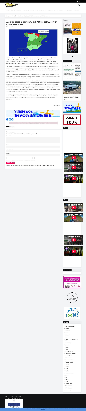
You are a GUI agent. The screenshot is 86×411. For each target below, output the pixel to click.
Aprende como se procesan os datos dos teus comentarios (41, 165)
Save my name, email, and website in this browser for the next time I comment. (20, 160)
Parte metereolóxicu (69, 372)
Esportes (56, 10)
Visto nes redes (68, 385)
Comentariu (8, 135)
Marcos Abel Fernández (70, 353)
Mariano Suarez (68, 355)
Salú (66, 377)
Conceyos (13, 10)
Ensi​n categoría (68, 342)
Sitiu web (8, 153)
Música (66, 366)
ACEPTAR (43, 409)
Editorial (67, 337)
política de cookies (77, 408)
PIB (13, 126)
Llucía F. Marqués (69, 351)
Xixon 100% (75, 10)
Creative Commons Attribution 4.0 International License (39, 123)
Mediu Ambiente (25, 10)
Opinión (61, 10)
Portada (7, 10)
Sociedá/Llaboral (49, 10)
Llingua (66, 347)
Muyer (66, 368)
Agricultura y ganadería (70, 326)
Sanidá (66, 379)
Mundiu (31, 10)
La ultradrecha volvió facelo (70, 78)
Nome (7, 144)
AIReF (10, 126)
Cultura (42, 10)
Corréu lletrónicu (9, 149)
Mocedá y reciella (68, 10)
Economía (37, 10)
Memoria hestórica (69, 360)
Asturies (18, 10)
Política (66, 375)
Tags (7, 126)
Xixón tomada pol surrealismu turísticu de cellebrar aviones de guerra (71, 97)
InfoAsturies (11, 5)
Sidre (66, 381)
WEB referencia (68, 387)
